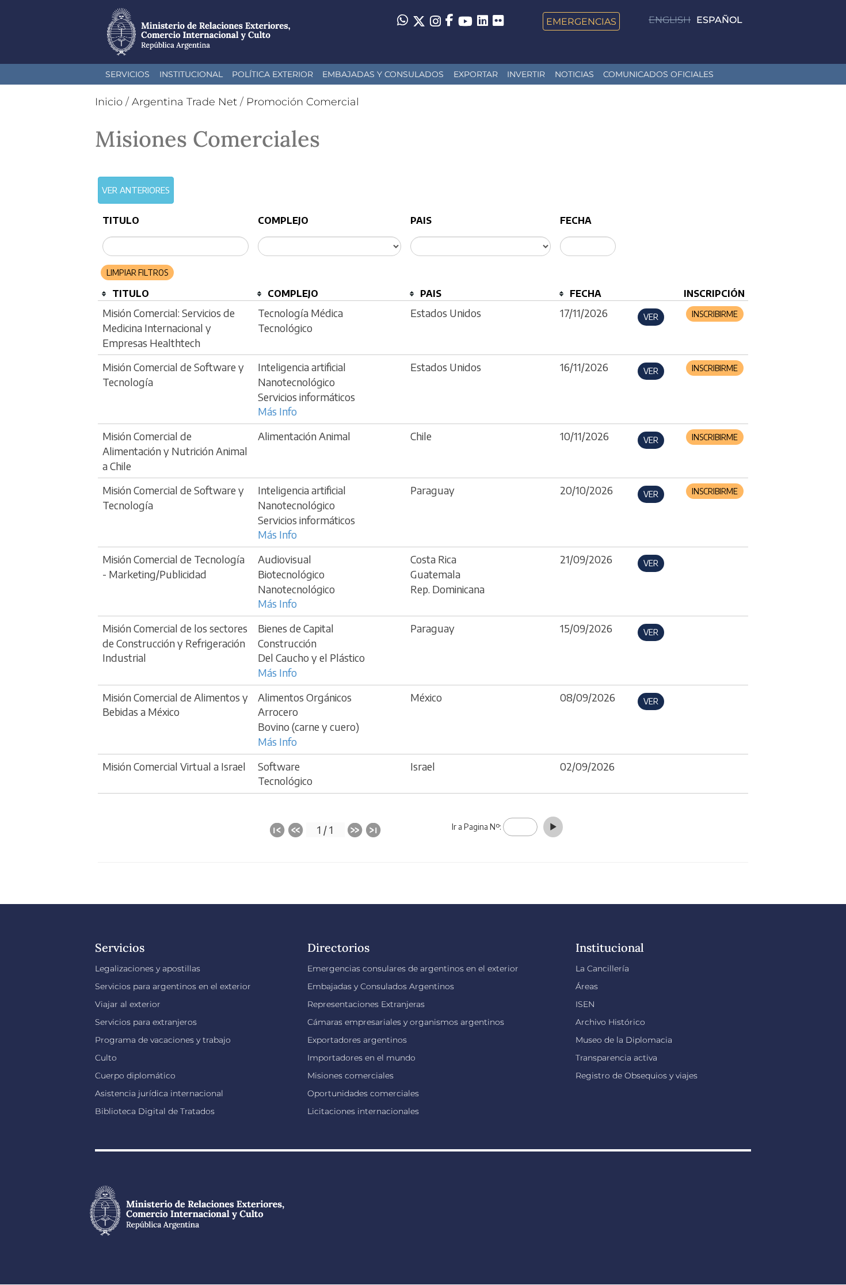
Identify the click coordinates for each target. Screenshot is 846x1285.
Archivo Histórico (610, 1022)
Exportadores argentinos (357, 1040)
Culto (106, 1058)
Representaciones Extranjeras (366, 1004)
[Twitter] (419, 21)
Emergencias (581, 21)
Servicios (127, 74)
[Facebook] (449, 21)
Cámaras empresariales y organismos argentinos (405, 1022)
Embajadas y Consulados (383, 74)
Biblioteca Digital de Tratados (155, 1111)
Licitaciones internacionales (363, 1111)
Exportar (476, 74)
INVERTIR (526, 74)
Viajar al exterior (128, 1004)
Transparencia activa (616, 1058)
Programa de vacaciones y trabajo (163, 1040)
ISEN (585, 1004)
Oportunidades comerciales (363, 1093)
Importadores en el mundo (361, 1058)
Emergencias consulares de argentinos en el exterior (413, 968)
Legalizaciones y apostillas (147, 968)
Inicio (109, 102)
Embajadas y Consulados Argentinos (380, 986)
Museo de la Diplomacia (624, 1040)
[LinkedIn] (482, 20)
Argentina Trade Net (184, 102)
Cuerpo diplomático (135, 1075)
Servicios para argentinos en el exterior (173, 986)
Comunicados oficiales (658, 74)
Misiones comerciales (350, 1075)
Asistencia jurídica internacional (159, 1093)
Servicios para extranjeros (146, 1022)
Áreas (587, 986)
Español (719, 19)
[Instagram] (435, 21)
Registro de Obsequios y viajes (637, 1075)
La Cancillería (602, 968)
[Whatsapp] (402, 21)
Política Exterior (272, 74)
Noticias (574, 74)
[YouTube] (465, 21)
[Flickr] (498, 20)
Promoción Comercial (302, 102)
